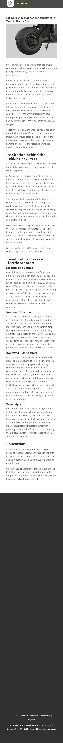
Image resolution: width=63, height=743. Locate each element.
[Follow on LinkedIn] (35, 737)
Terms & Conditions (29, 716)
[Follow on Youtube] (44, 737)
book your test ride (29, 479)
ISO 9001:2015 (47, 725)
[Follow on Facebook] (26, 737)
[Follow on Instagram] (18, 737)
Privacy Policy (46, 716)
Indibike (50, 179)
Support (31, 720)
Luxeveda (52, 729)
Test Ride (14, 716)
